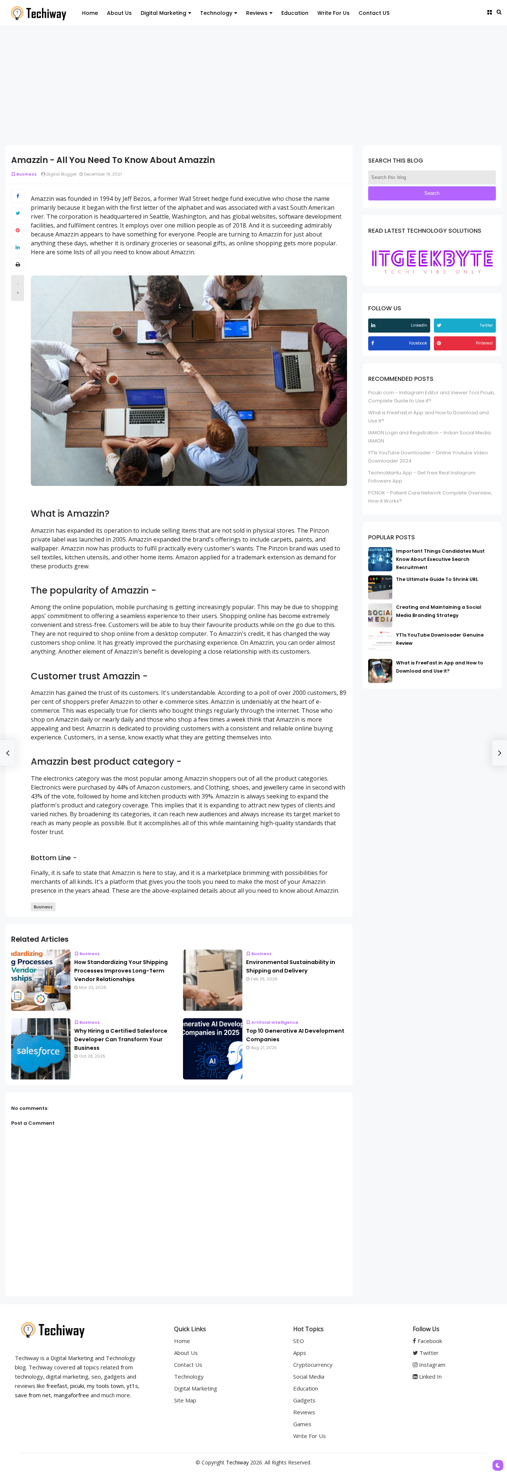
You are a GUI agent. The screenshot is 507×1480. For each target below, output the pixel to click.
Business (26, 174)
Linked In (430, 1376)
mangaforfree (71, 1395)
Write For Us (333, 13)
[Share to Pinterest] (17, 230)
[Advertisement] (253, 86)
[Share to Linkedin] (17, 247)
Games (302, 1424)
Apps (299, 1352)
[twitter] (440, 325)
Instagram (431, 1364)
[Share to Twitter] (17, 213)
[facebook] (373, 343)
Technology (216, 13)
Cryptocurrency (313, 1364)
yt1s (132, 1385)
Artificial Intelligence (274, 1022)
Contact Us (188, 1364)
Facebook (429, 1341)
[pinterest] (440, 343)
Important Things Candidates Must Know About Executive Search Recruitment (440, 559)
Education (294, 13)
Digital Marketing (163, 13)
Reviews (257, 13)
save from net (33, 1395)
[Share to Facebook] (17, 196)
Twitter (428, 1352)
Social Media (308, 1376)
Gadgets (304, 1400)
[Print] (17, 264)
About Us (119, 13)
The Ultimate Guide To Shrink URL (437, 579)
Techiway (237, 1462)
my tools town (105, 1385)
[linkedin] (374, 325)
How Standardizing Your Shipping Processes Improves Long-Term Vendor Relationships (121, 970)
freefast (56, 1385)
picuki (77, 1385)
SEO (298, 1341)
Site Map (185, 1400)
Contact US (374, 13)
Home (90, 13)
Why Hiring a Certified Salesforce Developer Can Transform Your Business (120, 1039)
